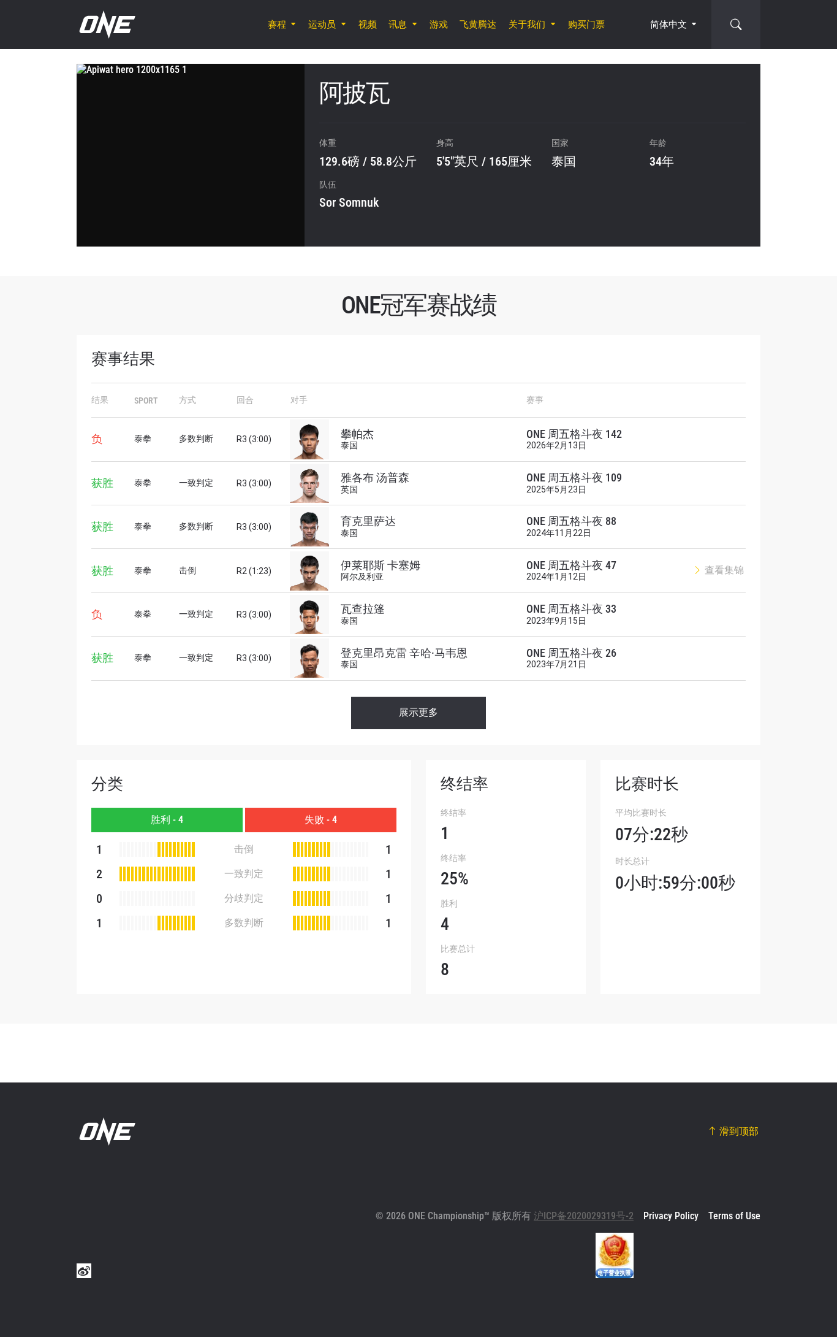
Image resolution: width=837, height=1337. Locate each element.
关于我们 (527, 24)
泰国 (563, 161)
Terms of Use (734, 1216)
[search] (735, 24)
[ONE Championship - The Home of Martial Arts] (106, 24)
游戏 (439, 24)
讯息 (397, 24)
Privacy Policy (671, 1216)
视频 (367, 24)
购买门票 (586, 24)
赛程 (277, 24)
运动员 (322, 24)
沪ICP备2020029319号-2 (584, 1216)
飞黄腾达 (478, 24)
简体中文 (668, 24)
